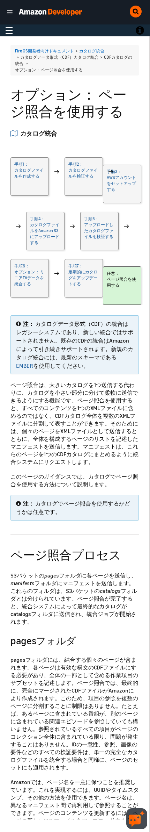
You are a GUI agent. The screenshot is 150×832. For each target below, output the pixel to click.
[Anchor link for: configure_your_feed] (60, 133)
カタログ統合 (91, 50)
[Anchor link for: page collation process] (127, 554)
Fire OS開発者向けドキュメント (44, 50)
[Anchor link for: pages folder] (81, 640)
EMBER (24, 365)
